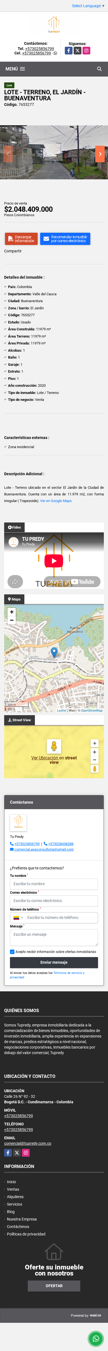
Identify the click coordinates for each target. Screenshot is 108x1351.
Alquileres (15, 1197)
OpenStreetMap (91, 710)
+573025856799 (39, 48)
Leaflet (61, 710)
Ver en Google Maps (56, 501)
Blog (11, 1211)
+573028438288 (60, 844)
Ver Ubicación (45, 758)
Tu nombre (19, 875)
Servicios (14, 1204)
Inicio (11, 1182)
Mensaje (17, 926)
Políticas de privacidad (26, 1234)
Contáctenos (18, 1226)
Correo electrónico (24, 892)
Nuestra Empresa (22, 1219)
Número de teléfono (25, 909)
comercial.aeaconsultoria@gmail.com (44, 849)
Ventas (13, 1189)
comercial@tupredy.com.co (27, 1143)
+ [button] (12, 611)
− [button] (12, 620)
